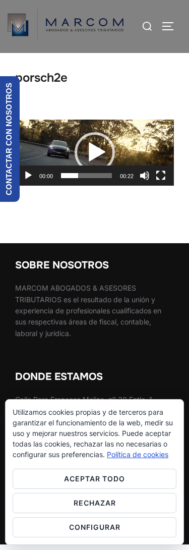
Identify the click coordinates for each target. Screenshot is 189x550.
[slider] (86, 175)
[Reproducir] (28, 176)
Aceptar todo (94, 478)
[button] (95, 152)
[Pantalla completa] (161, 176)
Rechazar (95, 503)
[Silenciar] (145, 176)
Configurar (94, 527)
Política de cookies (137, 454)
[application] (94, 153)
